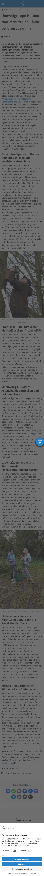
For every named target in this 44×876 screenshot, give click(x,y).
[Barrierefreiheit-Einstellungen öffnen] (40, 442)
